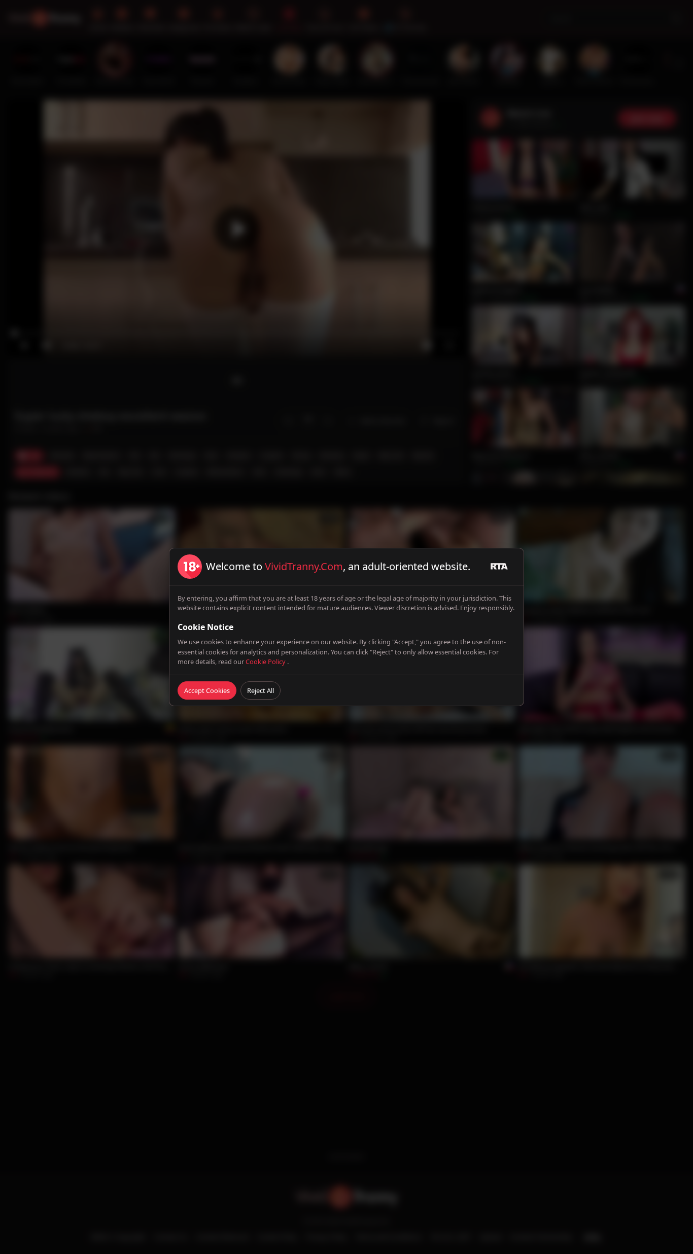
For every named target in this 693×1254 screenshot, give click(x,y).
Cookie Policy (266, 661)
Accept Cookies (207, 690)
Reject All (260, 690)
